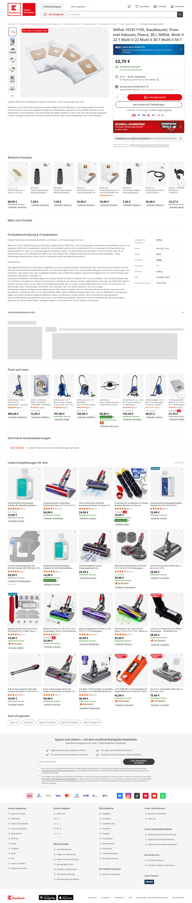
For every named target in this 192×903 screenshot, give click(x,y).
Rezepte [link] (105, 833)
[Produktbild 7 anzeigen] (12, 88)
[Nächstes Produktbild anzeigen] (12, 95)
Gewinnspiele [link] (108, 843)
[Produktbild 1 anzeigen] (12, 32)
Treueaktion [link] (107, 838)
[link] (78, 6)
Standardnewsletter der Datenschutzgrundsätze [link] (58, 771)
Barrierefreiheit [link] (178, 897)
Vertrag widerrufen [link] (65, 864)
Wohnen (14, 838)
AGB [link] (130, 897)
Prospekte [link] (106, 818)
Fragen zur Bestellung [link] (66, 854)
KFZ (12, 858)
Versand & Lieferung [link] (66, 874)
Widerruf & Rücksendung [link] (68, 859)
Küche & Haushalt (19, 828)
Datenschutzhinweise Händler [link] (161, 839)
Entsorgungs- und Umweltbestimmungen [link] (152, 897)
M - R (59, 828)
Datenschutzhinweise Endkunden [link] (162, 844)
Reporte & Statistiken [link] (157, 813)
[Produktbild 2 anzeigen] (12, 41)
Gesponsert (11, 188)
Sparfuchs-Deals (18, 813)
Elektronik (15, 818)
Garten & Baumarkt (19, 823)
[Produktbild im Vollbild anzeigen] (64, 62)
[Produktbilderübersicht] (12, 62)
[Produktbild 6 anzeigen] (12, 79)
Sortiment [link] (106, 828)
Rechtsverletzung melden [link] (68, 879)
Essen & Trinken (18, 863)
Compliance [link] (105, 897)
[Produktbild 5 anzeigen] (12, 69)
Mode (13, 843)
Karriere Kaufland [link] (155, 860)
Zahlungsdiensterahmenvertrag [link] (162, 834)
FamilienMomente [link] (110, 853)
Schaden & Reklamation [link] (67, 869)
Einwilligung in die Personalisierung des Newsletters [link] (59, 779)
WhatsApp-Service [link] (110, 858)
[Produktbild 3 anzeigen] (12, 50)
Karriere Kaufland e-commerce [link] (161, 865)
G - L (59, 823)
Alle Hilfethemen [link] (64, 849)
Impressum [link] (92, 897)
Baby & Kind (16, 833)
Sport (13, 853)
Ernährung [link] (107, 848)
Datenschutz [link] (119, 897)
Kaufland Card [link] (108, 823)
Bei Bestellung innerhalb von (139, 79)
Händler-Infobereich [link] (111, 874)
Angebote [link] (106, 813)
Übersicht (61, 813)
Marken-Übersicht (19, 868)
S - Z (58, 833)
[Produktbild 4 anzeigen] (12, 60)
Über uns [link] (152, 818)
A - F (58, 818)
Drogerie (15, 848)
